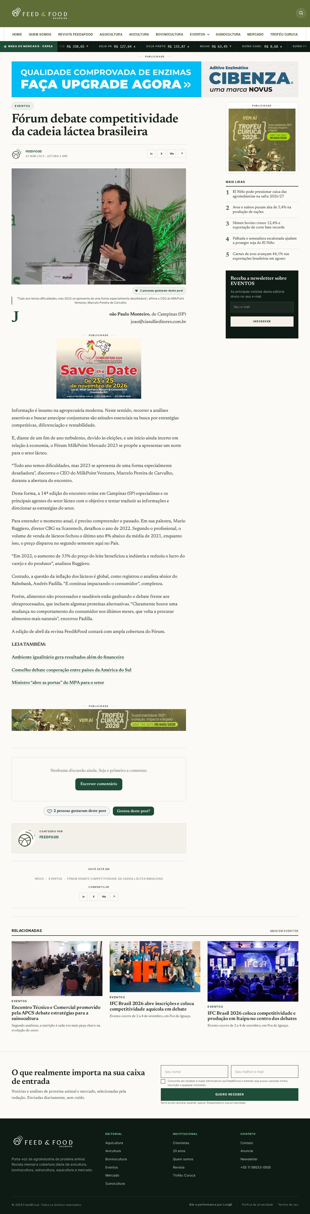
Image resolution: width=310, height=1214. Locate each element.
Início (39, 878)
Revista (179, 1167)
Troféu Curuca (284, 34)
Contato (246, 1143)
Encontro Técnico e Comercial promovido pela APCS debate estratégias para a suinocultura (56, 1013)
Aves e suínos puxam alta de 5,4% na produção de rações (262, 210)
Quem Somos (40, 34)
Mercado (112, 1175)
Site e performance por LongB (210, 1204)
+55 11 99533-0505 (255, 1167)
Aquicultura (111, 34)
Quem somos (183, 1159)
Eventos (111, 1167)
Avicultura (139, 34)
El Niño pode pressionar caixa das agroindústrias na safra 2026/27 (260, 194)
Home (17, 34)
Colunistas (181, 1143)
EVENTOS (197, 34)
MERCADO (255, 34)
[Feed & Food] (40, 13)
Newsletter (248, 1159)
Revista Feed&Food (75, 34)
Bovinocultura (169, 34)
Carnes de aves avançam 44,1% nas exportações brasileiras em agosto (261, 256)
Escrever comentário (98, 784)
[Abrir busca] (301, 13)
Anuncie (246, 1151)
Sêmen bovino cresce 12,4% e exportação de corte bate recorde (259, 225)
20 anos (179, 1151)
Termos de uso (288, 1204)
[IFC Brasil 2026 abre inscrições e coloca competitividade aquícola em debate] (155, 966)
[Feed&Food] (43, 1141)
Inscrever (262, 321)
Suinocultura (228, 34)
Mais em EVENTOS (284, 931)
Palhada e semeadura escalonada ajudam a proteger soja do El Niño (265, 241)
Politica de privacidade (257, 1204)
